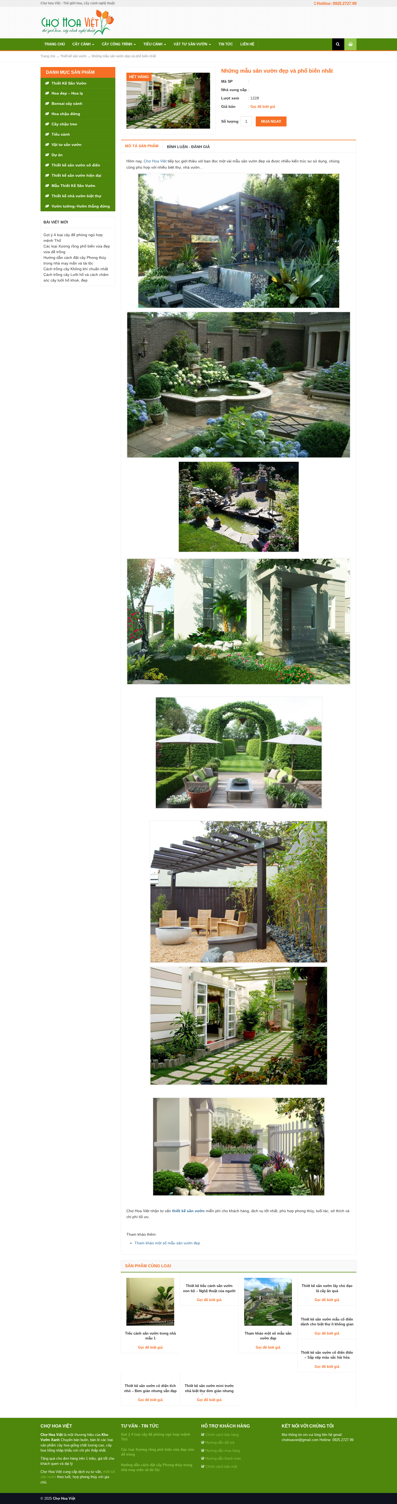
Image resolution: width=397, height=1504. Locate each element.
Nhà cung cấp (234, 90)
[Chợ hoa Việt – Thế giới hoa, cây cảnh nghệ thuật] (78, 22)
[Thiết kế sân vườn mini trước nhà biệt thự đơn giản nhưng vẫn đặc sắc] (209, 1378)
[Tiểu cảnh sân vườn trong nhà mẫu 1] (150, 1301)
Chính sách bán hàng (222, 1435)
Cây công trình (117, 44)
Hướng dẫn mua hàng (223, 1451)
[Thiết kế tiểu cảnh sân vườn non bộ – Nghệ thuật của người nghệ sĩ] (209, 1278)
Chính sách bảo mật (221, 1467)
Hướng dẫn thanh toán (223, 1458)
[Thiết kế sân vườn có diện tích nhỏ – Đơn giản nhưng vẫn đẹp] (150, 1378)
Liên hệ (247, 44)
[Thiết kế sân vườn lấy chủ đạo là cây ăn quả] (327, 1278)
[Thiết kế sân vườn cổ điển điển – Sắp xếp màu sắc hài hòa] (327, 1344)
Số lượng (229, 121)
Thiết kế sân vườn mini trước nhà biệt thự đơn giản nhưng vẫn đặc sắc (209, 1391)
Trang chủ (54, 44)
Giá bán (228, 106)
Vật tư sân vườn (191, 44)
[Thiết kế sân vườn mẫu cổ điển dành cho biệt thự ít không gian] (327, 1311)
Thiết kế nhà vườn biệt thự (76, 196)
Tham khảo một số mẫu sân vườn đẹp (167, 1243)
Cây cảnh (82, 44)
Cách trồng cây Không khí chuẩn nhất (75, 269)
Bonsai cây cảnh (67, 103)
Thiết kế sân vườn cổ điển (76, 165)
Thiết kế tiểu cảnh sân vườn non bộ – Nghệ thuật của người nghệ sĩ (209, 1291)
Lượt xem (230, 98)
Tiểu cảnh (153, 44)
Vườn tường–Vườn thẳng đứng (81, 206)
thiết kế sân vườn (188, 1211)
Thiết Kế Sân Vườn (69, 83)
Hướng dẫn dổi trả (220, 1443)
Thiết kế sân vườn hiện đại (76, 175)
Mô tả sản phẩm (142, 146)
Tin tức (225, 44)
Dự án (57, 155)
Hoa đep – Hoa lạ (67, 93)
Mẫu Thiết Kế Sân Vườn (73, 185)
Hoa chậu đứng (66, 114)
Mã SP (227, 81)
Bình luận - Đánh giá (188, 147)
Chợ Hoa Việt (155, 161)
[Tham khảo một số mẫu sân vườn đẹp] (268, 1301)
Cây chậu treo (64, 124)
